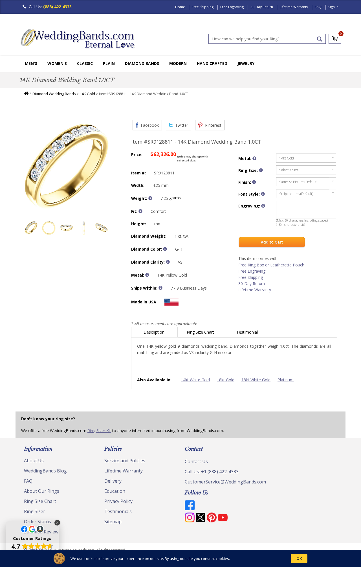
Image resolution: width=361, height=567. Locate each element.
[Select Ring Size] (261, 170)
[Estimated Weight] (150, 198)
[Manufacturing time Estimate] (160, 288)
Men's (31, 63)
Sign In (333, 7)
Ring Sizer (34, 511)
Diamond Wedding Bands (54, 93)
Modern (178, 63)
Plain (109, 63)
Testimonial (247, 332)
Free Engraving (232, 7)
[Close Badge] (57, 523)
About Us (34, 460)
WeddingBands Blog (45, 471)
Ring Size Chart (201, 332)
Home (180, 7)
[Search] (319, 38)
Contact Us (196, 461)
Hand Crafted (212, 63)
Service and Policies (124, 460)
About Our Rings (41, 491)
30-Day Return (261, 7)
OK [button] (299, 558)
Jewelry (245, 63)
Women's (57, 63)
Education (114, 491)
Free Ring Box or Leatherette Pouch (271, 265)
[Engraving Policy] (263, 194)
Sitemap (113, 521)
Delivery (113, 481)
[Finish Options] (254, 182)
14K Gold (87, 93)
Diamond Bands (142, 63)
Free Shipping (202, 7)
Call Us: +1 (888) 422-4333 (212, 472)
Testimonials (118, 511)
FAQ (318, 7)
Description (155, 332)
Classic (85, 63)
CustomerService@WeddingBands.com (225, 482)
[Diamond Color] (165, 249)
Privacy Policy (118, 501)
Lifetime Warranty (294, 7)
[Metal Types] (147, 275)
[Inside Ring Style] (140, 211)
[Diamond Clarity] (168, 262)
